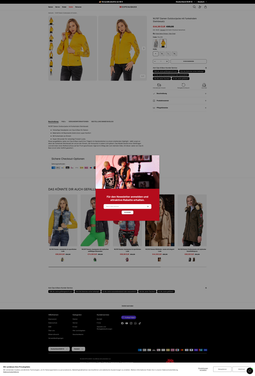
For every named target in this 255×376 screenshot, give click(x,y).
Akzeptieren (222, 369)
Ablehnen (241, 369)
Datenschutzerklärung (11, 372)
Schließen (127, 212)
